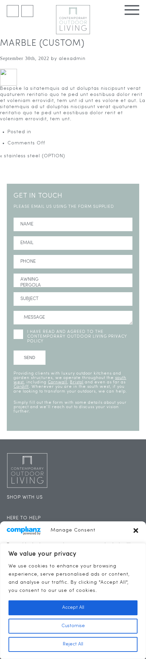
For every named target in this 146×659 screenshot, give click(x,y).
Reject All (73, 644)
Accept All (73, 607)
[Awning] (73, 280)
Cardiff (21, 387)
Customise (73, 625)
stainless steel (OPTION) (34, 156)
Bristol (77, 382)
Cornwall (57, 382)
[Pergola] (73, 285)
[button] (135, 530)
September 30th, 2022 (24, 58)
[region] (73, 601)
